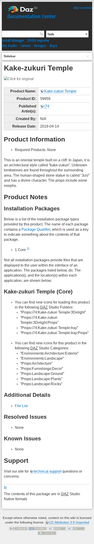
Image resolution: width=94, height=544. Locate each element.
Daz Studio (9, 45)
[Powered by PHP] (37, 528)
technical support (47, 471)
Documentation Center (31, 16)
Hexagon (40, 45)
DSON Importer (38, 40)
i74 (46, 106)
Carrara (25, 45)
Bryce (53, 45)
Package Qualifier (35, 229)
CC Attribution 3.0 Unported (69, 522)
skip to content (82, 7)
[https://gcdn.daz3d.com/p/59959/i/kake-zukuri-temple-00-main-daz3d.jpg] (19, 79)
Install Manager (13, 40)
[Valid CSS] (76, 528)
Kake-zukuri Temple (60, 91)
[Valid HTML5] (56, 528)
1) (28, 248)
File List (21, 406)
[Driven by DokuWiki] (47, 533)
